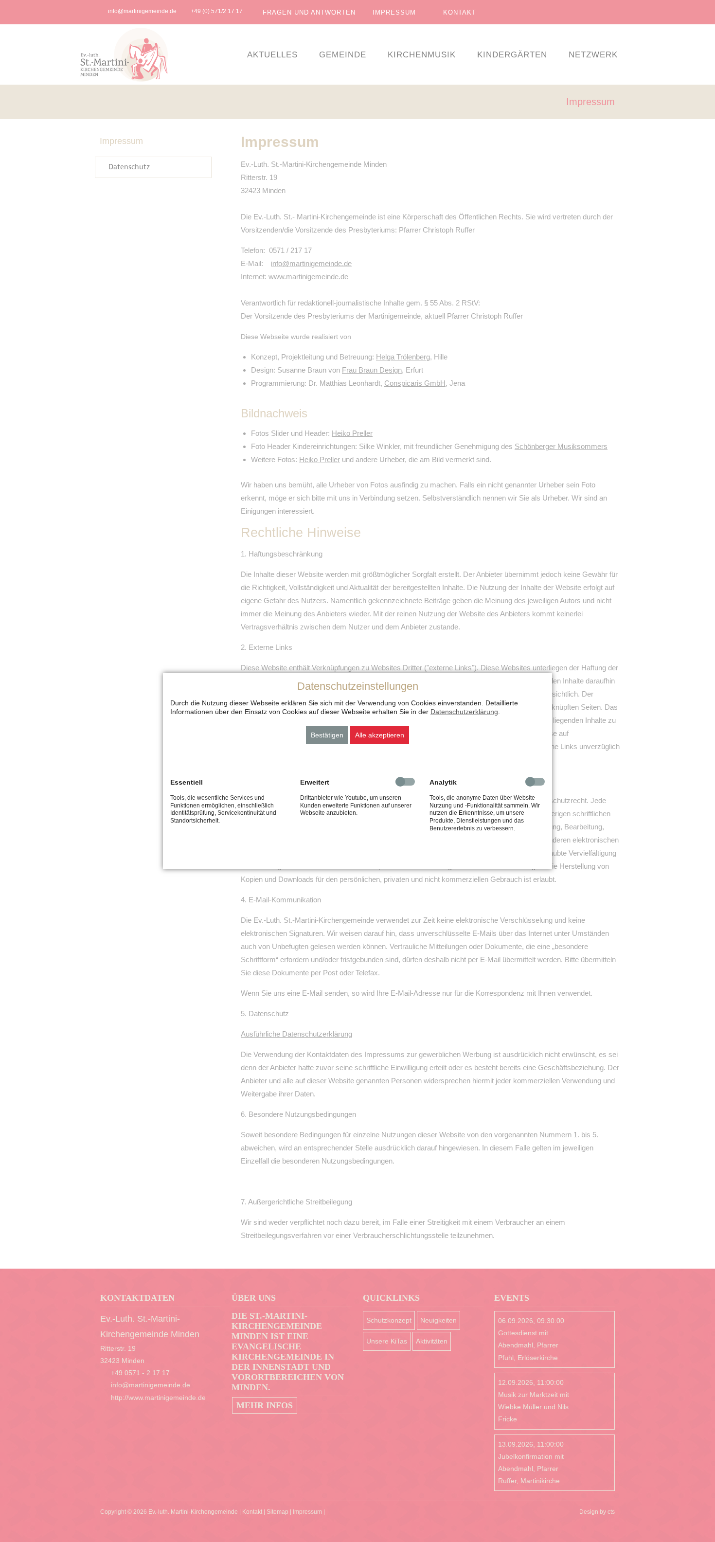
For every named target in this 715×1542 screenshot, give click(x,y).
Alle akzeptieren (379, 735)
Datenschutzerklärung (464, 712)
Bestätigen (327, 735)
